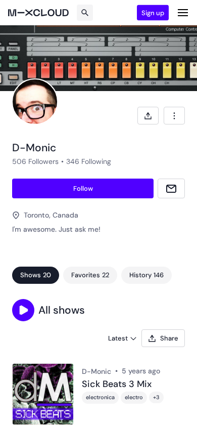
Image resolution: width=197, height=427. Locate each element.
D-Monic (96, 371)
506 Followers (35, 161)
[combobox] (174, 115)
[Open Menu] (183, 13)
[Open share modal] (148, 115)
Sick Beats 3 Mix (117, 384)
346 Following (88, 161)
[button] (23, 310)
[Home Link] (38, 12)
